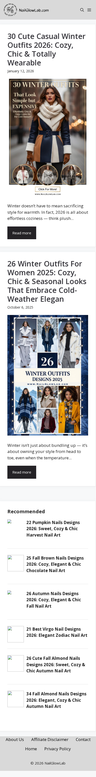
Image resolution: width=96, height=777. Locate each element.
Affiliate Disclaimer (49, 739)
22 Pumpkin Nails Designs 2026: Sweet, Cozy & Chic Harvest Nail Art (53, 529)
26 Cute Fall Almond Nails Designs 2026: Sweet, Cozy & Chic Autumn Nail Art (55, 664)
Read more (21, 232)
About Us (15, 739)
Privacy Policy (57, 749)
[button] (82, 10)
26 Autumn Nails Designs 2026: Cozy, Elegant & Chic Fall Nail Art (53, 600)
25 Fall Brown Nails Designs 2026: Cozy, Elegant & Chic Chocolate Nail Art (55, 564)
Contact (83, 739)
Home (31, 749)
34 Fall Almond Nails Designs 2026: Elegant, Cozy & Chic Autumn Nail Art (56, 700)
